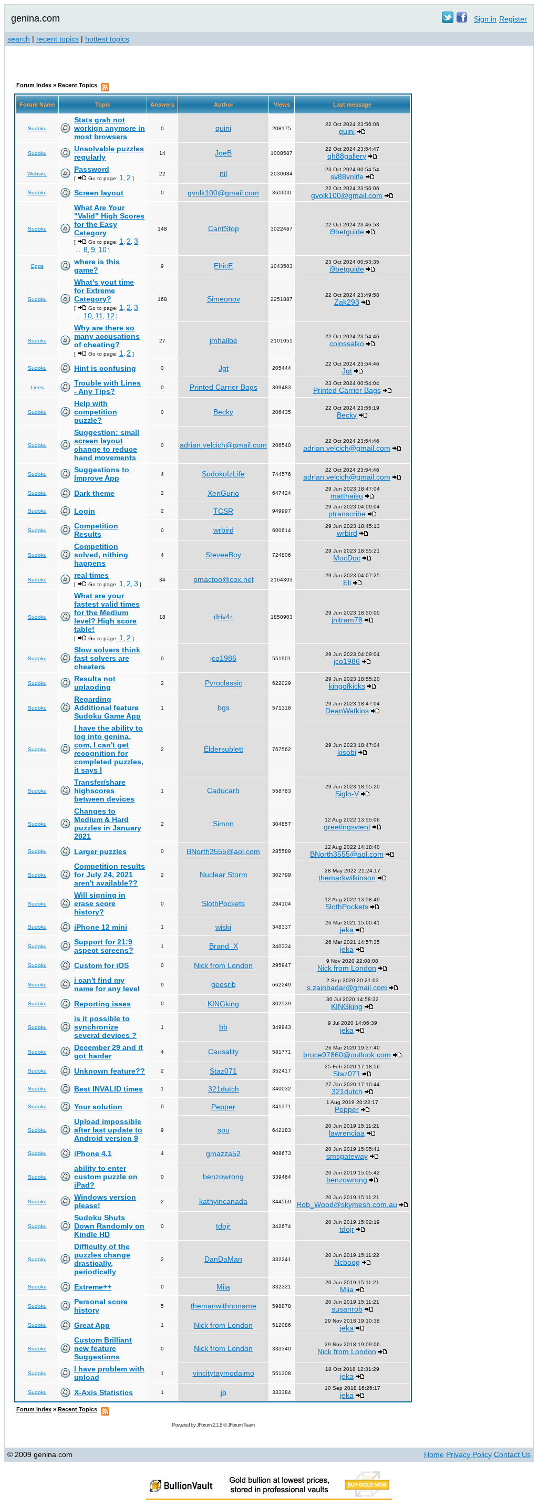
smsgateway (347, 1156)
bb (223, 1027)
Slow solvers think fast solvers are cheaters (107, 658)
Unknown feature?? (109, 1071)
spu (224, 1130)
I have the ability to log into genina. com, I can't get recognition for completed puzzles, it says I (108, 749)
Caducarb (223, 790)
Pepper (223, 1107)
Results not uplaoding (95, 682)
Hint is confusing (105, 368)
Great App (92, 1325)
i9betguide (346, 231)
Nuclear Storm (223, 874)
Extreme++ (92, 1287)
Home (434, 1454)
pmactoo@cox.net (223, 579)
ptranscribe (347, 513)
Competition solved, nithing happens (101, 554)
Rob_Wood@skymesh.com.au (346, 1204)
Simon (223, 823)
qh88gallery (346, 156)
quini (223, 128)
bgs (224, 707)
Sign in (485, 19)
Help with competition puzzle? (95, 411)
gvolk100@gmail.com (223, 193)
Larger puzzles (100, 851)
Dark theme (94, 493)
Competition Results (96, 530)
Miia (223, 1287)
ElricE (223, 266)
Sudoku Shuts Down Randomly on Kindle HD (109, 1226)
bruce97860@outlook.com (347, 1055)
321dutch (223, 1089)
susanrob (347, 1309)
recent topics (57, 39)
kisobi (346, 752)
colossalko (346, 343)
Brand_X (223, 946)
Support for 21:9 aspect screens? (103, 946)
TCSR (223, 511)
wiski (223, 927)
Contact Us (512, 1454)
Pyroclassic (223, 683)
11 (99, 315)
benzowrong (223, 1176)
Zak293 (346, 302)
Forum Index (33, 85)
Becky (223, 412)
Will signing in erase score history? (100, 903)
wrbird (223, 530)
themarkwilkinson (347, 877)
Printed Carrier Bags (223, 387)
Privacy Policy (469, 1454)
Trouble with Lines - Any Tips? (107, 387)
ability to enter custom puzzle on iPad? (106, 1176)
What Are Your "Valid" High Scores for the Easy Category (109, 220)
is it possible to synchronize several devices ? (105, 1026)
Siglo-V (347, 793)
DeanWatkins (347, 710)
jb (223, 1392)
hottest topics (107, 39)
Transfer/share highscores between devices (104, 790)
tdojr (223, 1226)
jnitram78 (347, 620)
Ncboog (347, 1262)
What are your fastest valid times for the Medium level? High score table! (107, 612)
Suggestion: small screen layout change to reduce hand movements (106, 445)
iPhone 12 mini (100, 927)
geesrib (223, 984)
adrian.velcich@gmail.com (223, 445)
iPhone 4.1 (93, 1153)
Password (91, 169)
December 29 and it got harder (108, 1051)
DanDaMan (223, 1259)
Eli (347, 582)
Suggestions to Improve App (101, 473)
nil (223, 173)
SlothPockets (223, 903)
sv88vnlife (347, 176)
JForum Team (240, 1425)
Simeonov (223, 299)
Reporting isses (102, 1004)
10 (102, 249)
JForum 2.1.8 (209, 1425)
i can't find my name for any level (107, 984)
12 (110, 315)
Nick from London (223, 965)
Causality (223, 1051)
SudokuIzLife (223, 474)
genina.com (35, 18)
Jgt (224, 368)
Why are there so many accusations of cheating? (107, 336)
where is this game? (97, 265)
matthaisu (346, 496)
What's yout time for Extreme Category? (104, 290)
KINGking (223, 1004)
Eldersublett (223, 749)
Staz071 (223, 1071)
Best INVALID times (108, 1089)
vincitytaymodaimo (223, 1373)
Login (84, 511)
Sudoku (37, 128)
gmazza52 (223, 1153)
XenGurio (223, 493)
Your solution (98, 1107)
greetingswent (347, 827)
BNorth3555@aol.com (223, 851)
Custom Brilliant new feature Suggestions (103, 1348)
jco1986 (223, 658)
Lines (37, 387)
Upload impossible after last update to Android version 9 (108, 1129)
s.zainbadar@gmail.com (347, 987)
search (18, 39)
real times (91, 575)
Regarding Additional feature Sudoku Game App (107, 707)
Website (37, 173)
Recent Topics (77, 85)
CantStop (223, 228)
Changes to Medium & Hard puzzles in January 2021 (107, 823)
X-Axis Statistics (103, 1392)
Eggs (37, 266)
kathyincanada (223, 1201)
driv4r (223, 616)
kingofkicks (347, 686)
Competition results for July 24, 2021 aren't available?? (109, 874)
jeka (347, 929)
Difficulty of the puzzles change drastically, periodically (102, 1259)
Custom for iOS (101, 965)
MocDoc (346, 558)
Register (513, 19)
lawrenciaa (347, 1133)
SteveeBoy (223, 554)
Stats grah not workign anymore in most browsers (109, 128)
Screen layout (98, 193)
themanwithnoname (223, 1306)
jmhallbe (223, 340)
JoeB (223, 153)
